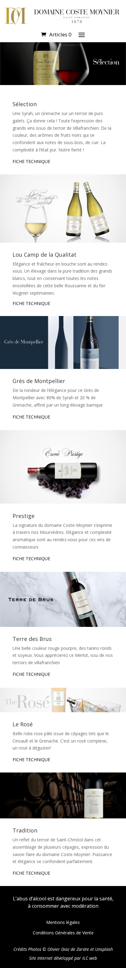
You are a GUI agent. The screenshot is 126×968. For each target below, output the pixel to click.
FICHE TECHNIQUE (31, 161)
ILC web (89, 958)
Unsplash (104, 949)
